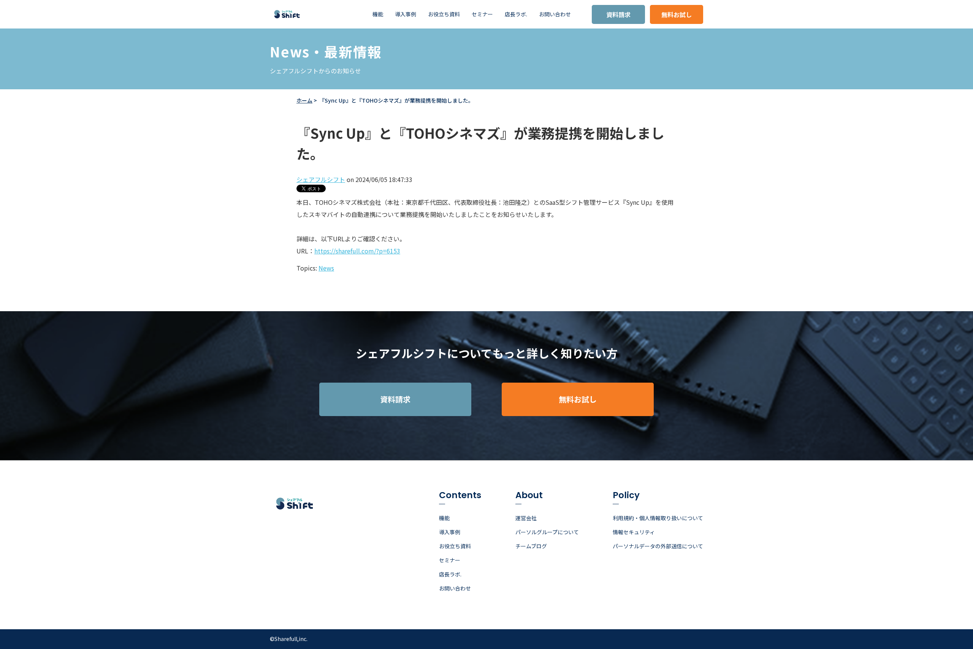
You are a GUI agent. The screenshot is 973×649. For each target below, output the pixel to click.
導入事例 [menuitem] (405, 14)
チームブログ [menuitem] (531, 546)
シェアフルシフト (320, 179)
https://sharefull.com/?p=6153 (357, 250)
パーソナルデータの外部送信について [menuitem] (658, 546)
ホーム (304, 100)
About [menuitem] (529, 496)
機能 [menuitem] (377, 14)
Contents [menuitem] (460, 496)
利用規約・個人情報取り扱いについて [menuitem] (658, 518)
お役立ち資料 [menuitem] (444, 14)
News (326, 267)
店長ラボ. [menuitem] (516, 14)
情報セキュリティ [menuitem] (634, 532)
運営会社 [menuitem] (526, 518)
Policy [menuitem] (626, 496)
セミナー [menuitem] (482, 14)
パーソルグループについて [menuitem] (547, 532)
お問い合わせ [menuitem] (555, 14)
